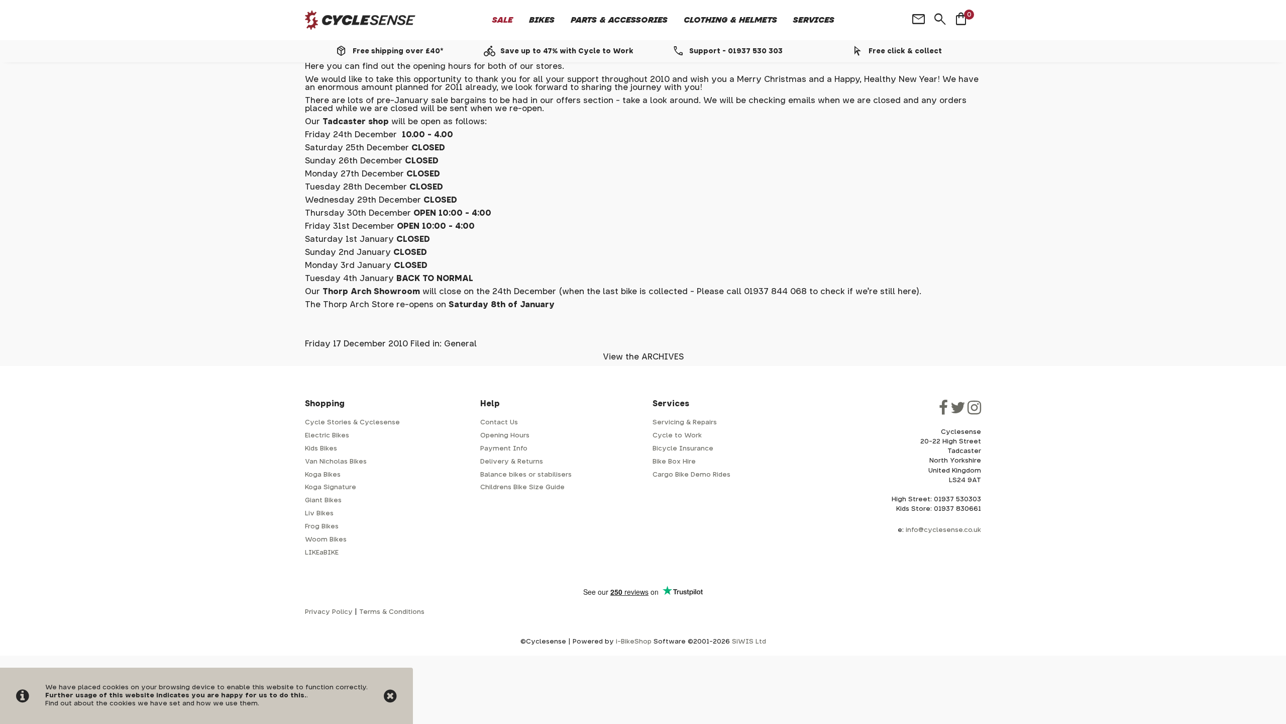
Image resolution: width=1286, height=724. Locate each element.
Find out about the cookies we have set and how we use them (151, 703)
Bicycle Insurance (683, 448)
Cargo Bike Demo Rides (691, 475)
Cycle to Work (677, 435)
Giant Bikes (323, 500)
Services (813, 20)
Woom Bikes (326, 539)
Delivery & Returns (511, 462)
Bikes (542, 20)
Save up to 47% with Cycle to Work (566, 51)
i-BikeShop (634, 642)
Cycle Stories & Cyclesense (352, 422)
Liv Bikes (319, 513)
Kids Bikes (321, 448)
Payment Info (503, 448)
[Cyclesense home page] (360, 20)
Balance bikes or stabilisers (526, 475)
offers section (586, 101)
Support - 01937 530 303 (736, 51)
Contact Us (499, 422)
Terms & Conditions (391, 612)
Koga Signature (330, 487)
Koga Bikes (323, 475)
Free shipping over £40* (398, 51)
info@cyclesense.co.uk (943, 530)
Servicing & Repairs (685, 422)
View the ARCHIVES (643, 357)
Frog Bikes (322, 526)
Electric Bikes (327, 435)
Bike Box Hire (674, 462)
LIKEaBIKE (322, 553)
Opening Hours (504, 435)
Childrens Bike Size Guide (522, 487)
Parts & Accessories (619, 20)
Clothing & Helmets (730, 20)
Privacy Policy (329, 612)
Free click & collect (905, 51)
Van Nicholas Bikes (336, 462)
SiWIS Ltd (749, 642)
